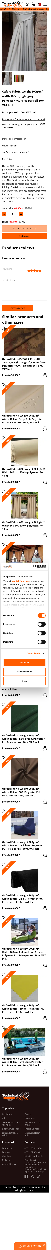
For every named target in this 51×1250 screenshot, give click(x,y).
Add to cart (24, 236)
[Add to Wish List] (43, 14)
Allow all (24, 662)
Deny (24, 681)
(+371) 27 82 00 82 (33, 1152)
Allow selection (24, 671)
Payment (6, 1152)
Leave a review (17, 308)
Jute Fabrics (7, 1114)
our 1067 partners (20, 581)
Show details (33, 653)
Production (7, 1148)
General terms (9, 1164)
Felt (4, 1118)
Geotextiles (30, 1118)
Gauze (28, 1114)
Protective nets (32, 1129)
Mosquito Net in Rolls (32, 1134)
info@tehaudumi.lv (34, 1156)
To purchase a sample (24, 228)
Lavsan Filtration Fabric (10, 1134)
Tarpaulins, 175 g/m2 (32, 1123)
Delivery (6, 1160)
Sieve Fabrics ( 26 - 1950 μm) (11, 1123)
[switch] (42, 624)
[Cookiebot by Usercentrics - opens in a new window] (34, 566)
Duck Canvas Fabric (11, 1129)
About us (6, 1156)
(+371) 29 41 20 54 (33, 1148)
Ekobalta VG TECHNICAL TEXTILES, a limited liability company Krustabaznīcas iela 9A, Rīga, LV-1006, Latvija (36, 1166)
